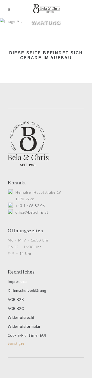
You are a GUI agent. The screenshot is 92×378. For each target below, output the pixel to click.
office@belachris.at (31, 212)
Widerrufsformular (24, 327)
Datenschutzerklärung (27, 291)
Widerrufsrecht (21, 318)
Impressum (17, 282)
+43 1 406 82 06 (30, 206)
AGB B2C (16, 309)
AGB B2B (16, 300)
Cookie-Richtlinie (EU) (27, 336)
